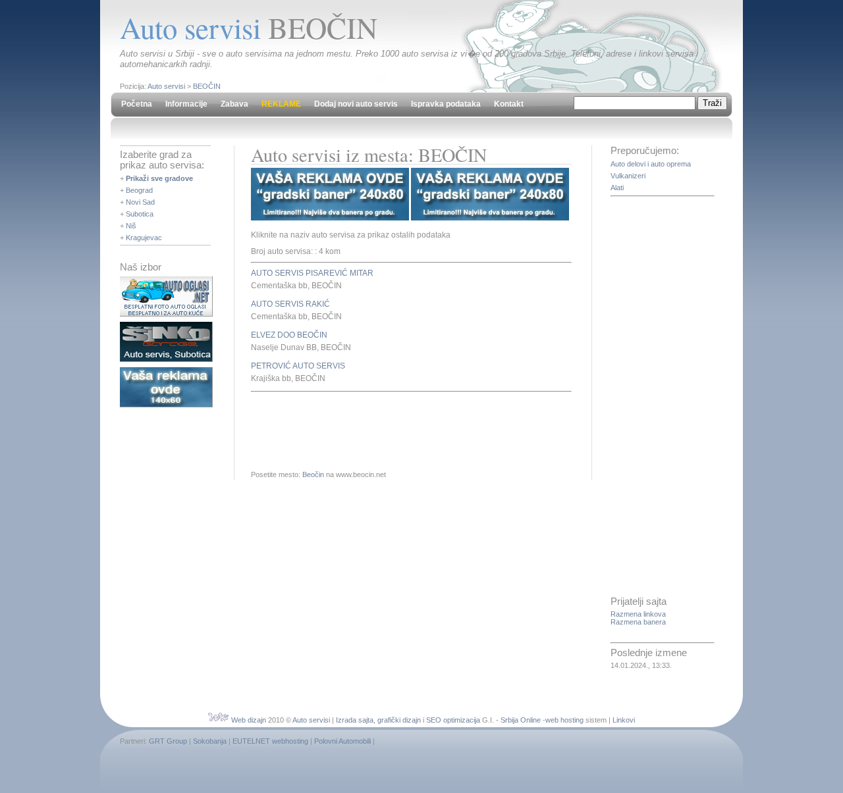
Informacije (186, 104)
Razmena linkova (638, 614)
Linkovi (623, 720)
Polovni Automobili (342, 741)
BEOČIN (207, 86)
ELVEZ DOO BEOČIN (289, 335)
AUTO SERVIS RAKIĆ (290, 304)
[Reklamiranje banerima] (166, 405)
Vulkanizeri (628, 176)
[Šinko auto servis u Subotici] (166, 359)
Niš (131, 226)
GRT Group (168, 741)
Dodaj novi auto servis (356, 104)
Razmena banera (638, 622)
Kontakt (509, 104)
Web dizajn (248, 720)
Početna (136, 104)
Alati (617, 188)
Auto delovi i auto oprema (651, 164)
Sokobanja (210, 741)
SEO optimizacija (453, 720)
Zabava (234, 104)
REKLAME (281, 104)
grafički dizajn (399, 720)
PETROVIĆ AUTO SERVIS (298, 366)
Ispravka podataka (446, 104)
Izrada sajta (354, 720)
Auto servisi (166, 86)
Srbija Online (521, 720)
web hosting (564, 720)
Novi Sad (140, 202)
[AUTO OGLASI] (166, 314)
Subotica (139, 214)
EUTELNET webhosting (270, 741)
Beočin (313, 474)
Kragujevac (144, 238)
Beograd (139, 190)
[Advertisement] (405, 428)
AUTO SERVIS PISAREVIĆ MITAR (312, 273)
